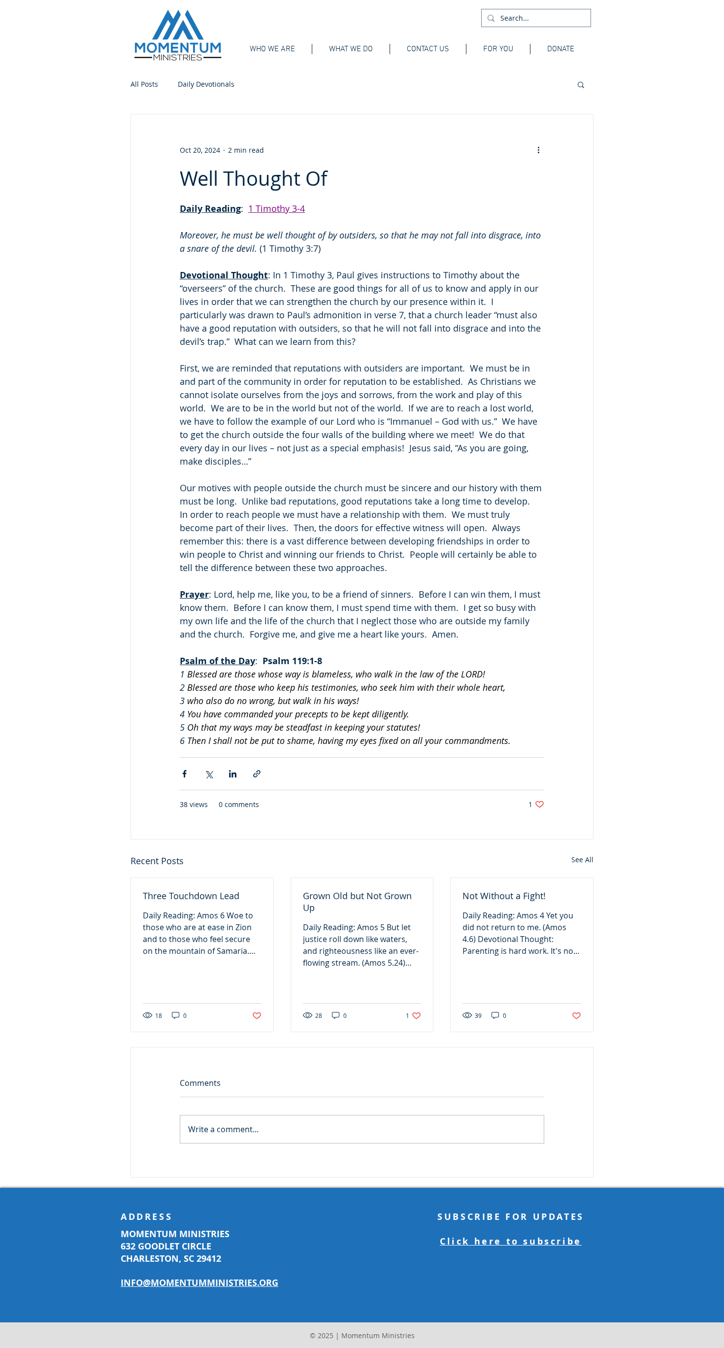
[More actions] (538, 150)
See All (582, 859)
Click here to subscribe (511, 1241)
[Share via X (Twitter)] (208, 773)
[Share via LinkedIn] (232, 773)
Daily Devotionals (206, 84)
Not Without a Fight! (504, 896)
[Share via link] (257, 773)
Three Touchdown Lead (191, 896)
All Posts (144, 84)
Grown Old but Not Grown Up (357, 901)
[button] (581, 84)
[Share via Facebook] (184, 773)
